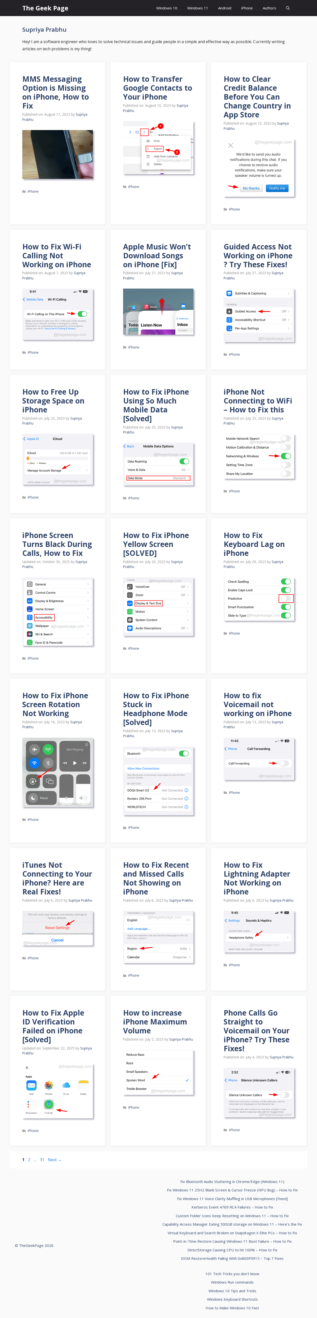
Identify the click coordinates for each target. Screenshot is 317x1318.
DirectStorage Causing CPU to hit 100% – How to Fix (232, 1249)
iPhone (247, 7)
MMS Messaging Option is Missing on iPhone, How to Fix (55, 92)
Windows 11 (197, 7)
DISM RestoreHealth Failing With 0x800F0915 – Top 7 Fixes (232, 1258)
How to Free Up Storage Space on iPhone (53, 401)
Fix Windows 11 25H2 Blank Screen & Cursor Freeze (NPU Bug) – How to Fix (232, 1189)
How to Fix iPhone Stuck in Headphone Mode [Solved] (156, 708)
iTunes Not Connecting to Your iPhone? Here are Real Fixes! (57, 878)
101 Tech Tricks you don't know (232, 1273)
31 (43, 1159)
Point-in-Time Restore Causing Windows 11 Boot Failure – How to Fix (232, 1241)
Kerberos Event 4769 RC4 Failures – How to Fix (232, 1207)
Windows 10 (166, 7)
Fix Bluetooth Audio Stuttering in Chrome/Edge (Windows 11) (232, 1181)
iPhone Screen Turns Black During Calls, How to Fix (57, 544)
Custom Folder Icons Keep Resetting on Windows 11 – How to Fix (232, 1215)
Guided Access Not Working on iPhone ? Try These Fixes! (258, 255)
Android (224, 7)
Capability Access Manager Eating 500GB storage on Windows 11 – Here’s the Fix (232, 1224)
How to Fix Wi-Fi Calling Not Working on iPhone (56, 255)
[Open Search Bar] (288, 8)
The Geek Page (45, 8)
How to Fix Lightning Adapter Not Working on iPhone (257, 878)
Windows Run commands (232, 1282)
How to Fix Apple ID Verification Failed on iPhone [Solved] (53, 1026)
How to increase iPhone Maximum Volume (155, 1022)
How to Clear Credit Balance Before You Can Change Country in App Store (257, 97)
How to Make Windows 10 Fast (232, 1307)
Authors (269, 7)
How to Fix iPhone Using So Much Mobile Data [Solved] (156, 405)
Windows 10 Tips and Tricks (232, 1290)
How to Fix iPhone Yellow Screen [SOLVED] (156, 544)
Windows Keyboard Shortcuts (232, 1299)
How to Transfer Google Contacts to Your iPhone (157, 88)
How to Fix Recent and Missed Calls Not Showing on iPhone (156, 878)
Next (55, 1159)
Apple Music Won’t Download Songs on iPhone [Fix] (157, 255)
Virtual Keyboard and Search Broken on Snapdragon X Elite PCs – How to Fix (232, 1232)
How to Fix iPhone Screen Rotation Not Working (55, 704)
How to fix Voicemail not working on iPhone (258, 704)
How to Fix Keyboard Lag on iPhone (254, 544)
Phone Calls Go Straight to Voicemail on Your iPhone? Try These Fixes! (257, 1030)
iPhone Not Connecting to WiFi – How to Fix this (258, 401)
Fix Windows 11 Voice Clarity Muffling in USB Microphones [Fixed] (232, 1198)
